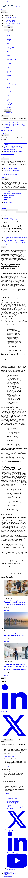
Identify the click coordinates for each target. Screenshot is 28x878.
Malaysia (9, 71)
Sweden (8, 96)
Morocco (9, 74)
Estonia (8, 51)
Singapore (9, 90)
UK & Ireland (10, 103)
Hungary (9, 60)
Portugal (9, 83)
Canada (8, 40)
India (8, 62)
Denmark (9, 48)
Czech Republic (10, 47)
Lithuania (9, 70)
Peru (8, 79)
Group (8, 58)
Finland (8, 52)
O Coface (9, 805)
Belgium (9, 36)
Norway (8, 78)
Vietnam (9, 107)
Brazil (8, 38)
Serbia (8, 88)
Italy (8, 66)
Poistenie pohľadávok (12, 798)
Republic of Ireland (11, 84)
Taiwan (8, 99)
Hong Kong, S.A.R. (11, 59)
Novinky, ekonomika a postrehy (14, 803)
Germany (9, 55)
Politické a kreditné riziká (13, 801)
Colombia (9, 44)
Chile (8, 42)
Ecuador (9, 50)
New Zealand (10, 76)
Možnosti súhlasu (8, 876)
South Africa (10, 92)
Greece (8, 56)
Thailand (9, 100)
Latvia (8, 68)
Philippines (9, 80)
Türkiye (8, 102)
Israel (8, 64)
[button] (8, 15)
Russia (8, 87)
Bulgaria (9, 39)
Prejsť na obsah (4, 1)
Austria (8, 34)
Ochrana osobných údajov (10, 873)
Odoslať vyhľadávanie (21, 211)
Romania (9, 86)
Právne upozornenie (8, 872)
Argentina (9, 31)
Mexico (8, 72)
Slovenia (9, 91)
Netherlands (9, 75)
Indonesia (9, 63)
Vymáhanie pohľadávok (12, 802)
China (8, 43)
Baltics (8, 35)
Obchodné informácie (12, 799)
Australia (9, 32)
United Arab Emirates (12, 104)
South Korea (10, 94)
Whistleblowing (7, 874)
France (8, 54)
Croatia (8, 46)
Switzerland (9, 98)
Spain (8, 95)
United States (10, 106)
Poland (8, 82)
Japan (8, 67)
